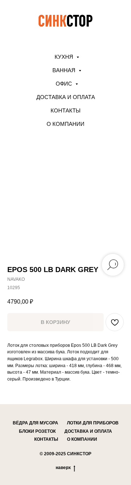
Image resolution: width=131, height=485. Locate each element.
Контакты (65, 110)
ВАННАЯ (64, 70)
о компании (82, 439)
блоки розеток (37, 431)
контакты (46, 439)
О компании (65, 124)
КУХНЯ (65, 57)
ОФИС (65, 84)
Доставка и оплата (65, 97)
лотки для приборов (93, 423)
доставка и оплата (88, 431)
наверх (63, 467)
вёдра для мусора (35, 423)
